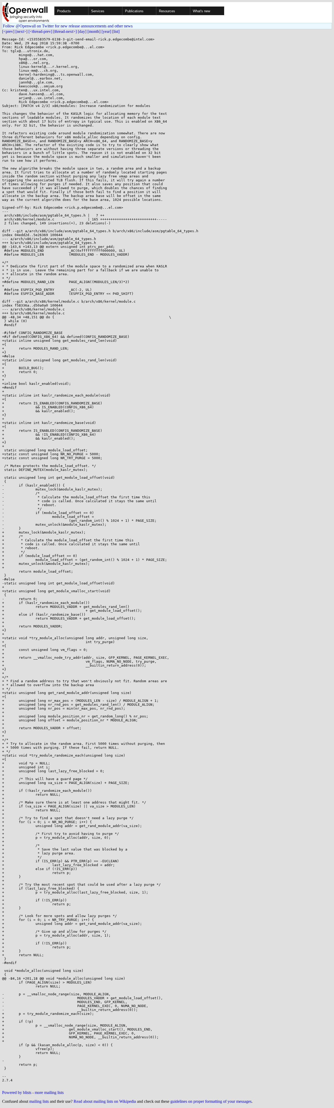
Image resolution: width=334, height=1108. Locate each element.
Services (97, 11)
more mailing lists (49, 1092)
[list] (116, 31)
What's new (201, 11)
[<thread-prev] (40, 31)
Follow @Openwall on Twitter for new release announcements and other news (68, 26)
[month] (93, 31)
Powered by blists (16, 1092)
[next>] (21, 31)
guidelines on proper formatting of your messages (211, 1101)
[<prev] (8, 31)
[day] (82, 31)
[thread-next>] (65, 31)
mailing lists (39, 1101)
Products (64, 11)
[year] (106, 31)
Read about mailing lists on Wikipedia (105, 1101)
